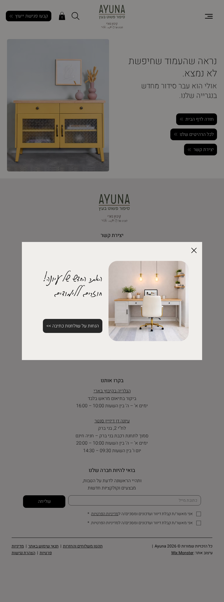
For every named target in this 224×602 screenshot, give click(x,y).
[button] (194, 251)
